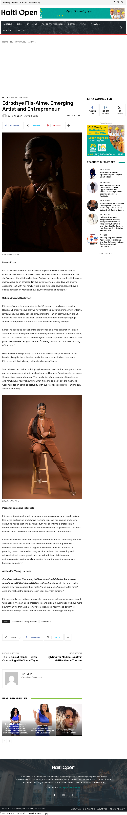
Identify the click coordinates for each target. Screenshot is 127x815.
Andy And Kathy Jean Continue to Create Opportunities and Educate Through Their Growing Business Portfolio (111, 190)
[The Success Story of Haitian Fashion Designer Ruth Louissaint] (42, 720)
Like (92, 107)
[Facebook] (114, 2)
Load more (105, 253)
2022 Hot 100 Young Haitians (24, 621)
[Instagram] (118, 2)
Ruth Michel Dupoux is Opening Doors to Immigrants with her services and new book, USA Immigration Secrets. (15, 728)
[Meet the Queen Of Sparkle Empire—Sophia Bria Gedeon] (92, 173)
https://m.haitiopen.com (31, 677)
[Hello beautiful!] (69, 720)
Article (103, 235)
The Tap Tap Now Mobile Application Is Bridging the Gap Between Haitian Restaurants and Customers (112, 242)
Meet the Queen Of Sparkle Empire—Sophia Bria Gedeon (111, 175)
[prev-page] (4, 741)
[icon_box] (35, 3)
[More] (68, 125)
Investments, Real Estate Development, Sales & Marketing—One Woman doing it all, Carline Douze (112, 206)
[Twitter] (122, 2)
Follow (106, 107)
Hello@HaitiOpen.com (70, 787)
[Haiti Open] (5, 116)
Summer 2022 (47, 621)
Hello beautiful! (69, 733)
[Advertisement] (63, 68)
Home (5, 41)
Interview (15, 721)
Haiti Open (16, 116)
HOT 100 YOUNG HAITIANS (23, 41)
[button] (121, 27)
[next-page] (10, 741)
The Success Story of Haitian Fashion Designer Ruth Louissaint (42, 730)
